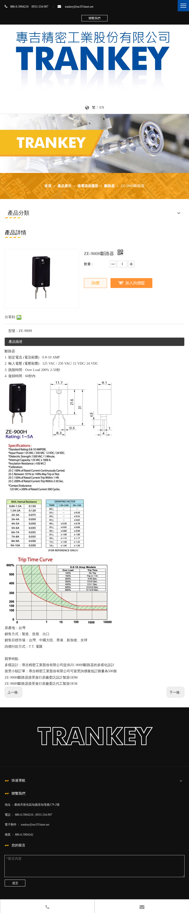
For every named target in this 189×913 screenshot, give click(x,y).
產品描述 (15, 341)
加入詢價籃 (135, 283)
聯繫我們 (94, 18)
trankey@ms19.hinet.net (79, 6)
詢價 (95, 283)
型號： (13, 331)
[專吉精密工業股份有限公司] (94, 58)
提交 (15, 883)
